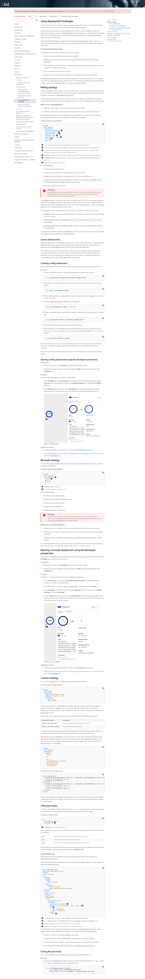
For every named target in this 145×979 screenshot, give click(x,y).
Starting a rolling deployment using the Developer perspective (120, 28)
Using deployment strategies (23, 101)
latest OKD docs (109, 11)
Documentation (20, 16)
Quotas (19, 109)
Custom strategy (111, 37)
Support (17, 42)
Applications (43, 16)
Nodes (17, 137)
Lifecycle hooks (111, 39)
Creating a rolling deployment (117, 26)
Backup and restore (21, 154)
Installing (18, 33)
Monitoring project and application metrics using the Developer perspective (24, 117)
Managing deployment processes (24, 96)
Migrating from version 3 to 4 (24, 157)
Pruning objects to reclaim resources (24, 128)
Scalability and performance (24, 151)
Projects (19, 80)
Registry (17, 63)
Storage (17, 60)
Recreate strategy (112, 31)
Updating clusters (20, 39)
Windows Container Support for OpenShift (24, 141)
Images (17, 72)
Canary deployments (114, 24)
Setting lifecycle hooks (115, 41)
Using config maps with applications (23, 112)
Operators (18, 66)
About (17, 24)
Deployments (53, 16)
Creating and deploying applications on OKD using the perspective (68, 450)
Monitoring (18, 148)
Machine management (22, 134)
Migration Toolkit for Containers (25, 160)
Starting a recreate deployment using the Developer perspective (118, 34)
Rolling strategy (111, 22)
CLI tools (18, 48)
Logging (17, 145)
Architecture (19, 30)
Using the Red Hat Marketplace (25, 131)
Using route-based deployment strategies (24, 105)
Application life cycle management (23, 83)
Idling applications (21, 124)
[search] (36, 20)
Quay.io (92, 272)
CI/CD (17, 69)
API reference (19, 163)
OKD (29, 16)
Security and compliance (22, 51)
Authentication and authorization (25, 54)
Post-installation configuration (24, 36)
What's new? (19, 27)
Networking (18, 57)
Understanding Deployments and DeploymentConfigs (24, 91)
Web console (19, 45)
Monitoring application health (24, 122)
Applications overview (22, 77)
